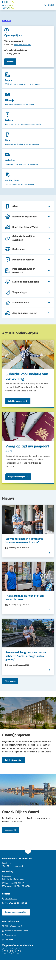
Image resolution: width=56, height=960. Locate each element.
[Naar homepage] (22, 5)
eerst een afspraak (22, 44)
